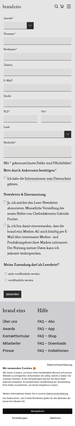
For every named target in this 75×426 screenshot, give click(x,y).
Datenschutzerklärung (59, 364)
